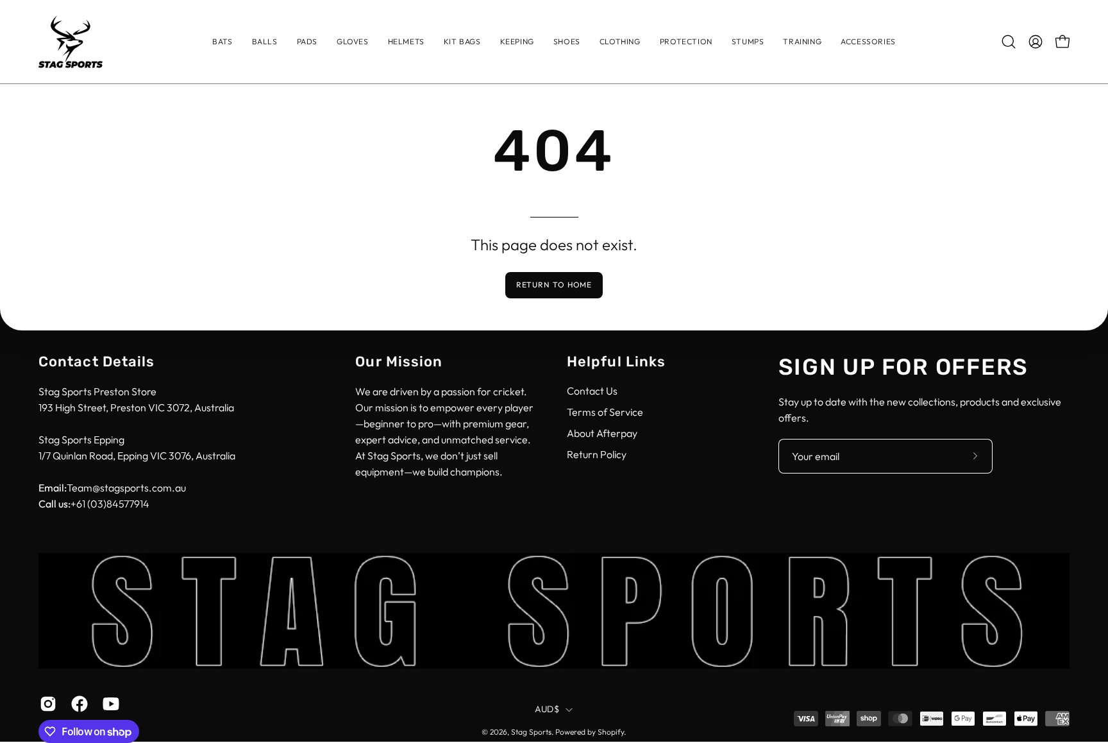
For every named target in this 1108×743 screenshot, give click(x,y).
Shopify (611, 732)
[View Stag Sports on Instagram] (45, 703)
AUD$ (547, 709)
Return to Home (554, 284)
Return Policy (596, 454)
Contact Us (592, 390)
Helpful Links (616, 361)
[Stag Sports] (70, 42)
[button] (620, 41)
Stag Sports (531, 732)
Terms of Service (605, 412)
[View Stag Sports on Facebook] (77, 703)
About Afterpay (602, 433)
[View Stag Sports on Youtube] (108, 703)
